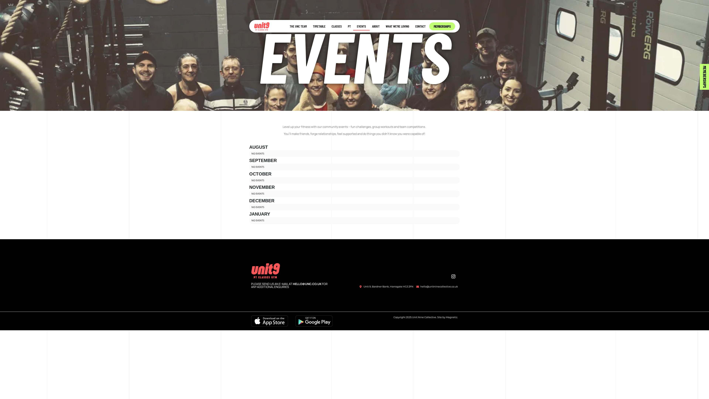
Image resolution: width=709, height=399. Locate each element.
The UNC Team (298, 26)
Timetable (319, 26)
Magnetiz (451, 317)
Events (361, 26)
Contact (420, 26)
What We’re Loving (397, 26)
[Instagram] (453, 276)
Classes (337, 26)
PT (349, 26)
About (376, 26)
